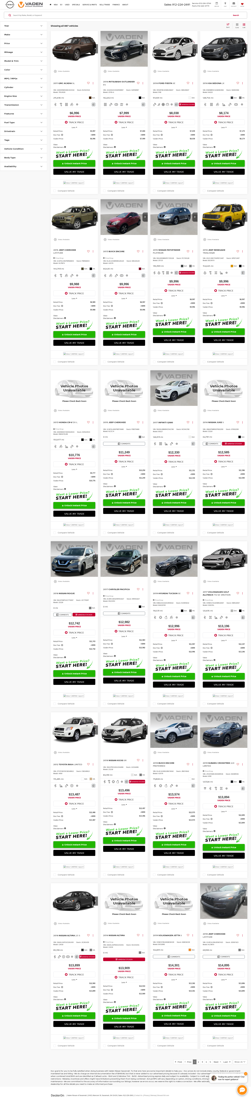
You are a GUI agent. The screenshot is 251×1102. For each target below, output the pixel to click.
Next (217, 1061)
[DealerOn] (57, 1095)
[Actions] (93, 83)
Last (226, 1061)
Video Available (62, 71)
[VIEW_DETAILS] (74, 388)
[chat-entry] (242, 1090)
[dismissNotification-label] (245, 1073)
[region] (74, 139)
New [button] (56, 4)
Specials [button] (76, 4)
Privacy (146, 1095)
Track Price (76, 122)
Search (236, 15)
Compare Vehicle (66, 190)
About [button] (125, 4)
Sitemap (153, 1095)
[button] (95, 48)
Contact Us (138, 1095)
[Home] (50, 4)
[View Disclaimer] (77, 104)
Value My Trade (74, 171)
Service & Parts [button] (89, 4)
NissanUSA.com (163, 1095)
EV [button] (61, 4)
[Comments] (93, 104)
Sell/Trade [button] (104, 4)
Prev (189, 1061)
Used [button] (67, 4)
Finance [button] (116, 4)
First (179, 1061)
